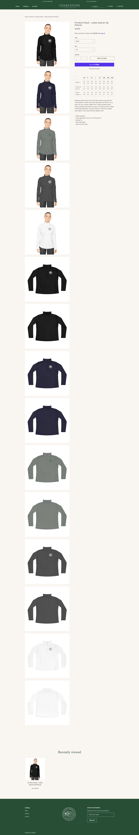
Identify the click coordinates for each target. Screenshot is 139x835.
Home (26, 16)
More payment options (94, 68)
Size (76, 46)
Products (31, 16)
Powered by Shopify (30, 832)
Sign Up (92, 820)
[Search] (92, 6)
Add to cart (102, 58)
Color (76, 37)
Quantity (77, 54)
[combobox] (97, 6)
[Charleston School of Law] (69, 6)
